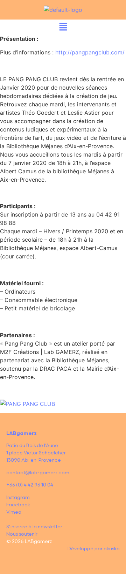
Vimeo (13, 512)
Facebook (18, 505)
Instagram (18, 497)
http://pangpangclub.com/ (90, 52)
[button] (63, 27)
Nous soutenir (21, 534)
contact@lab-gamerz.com (37, 473)
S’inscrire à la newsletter (34, 527)
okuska (112, 549)
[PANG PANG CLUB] (27, 403)
